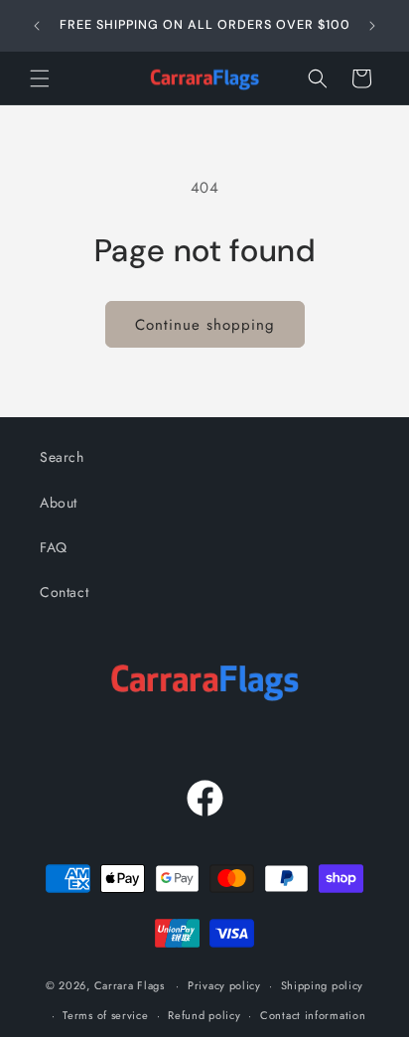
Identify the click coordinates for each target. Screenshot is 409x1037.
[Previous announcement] (37, 26)
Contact (64, 592)
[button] (40, 78)
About (58, 503)
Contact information (312, 1015)
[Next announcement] (372, 26)
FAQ (54, 547)
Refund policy (204, 1015)
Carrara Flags (129, 985)
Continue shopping (205, 325)
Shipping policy (322, 985)
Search (62, 457)
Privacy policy (224, 985)
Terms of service (105, 1015)
